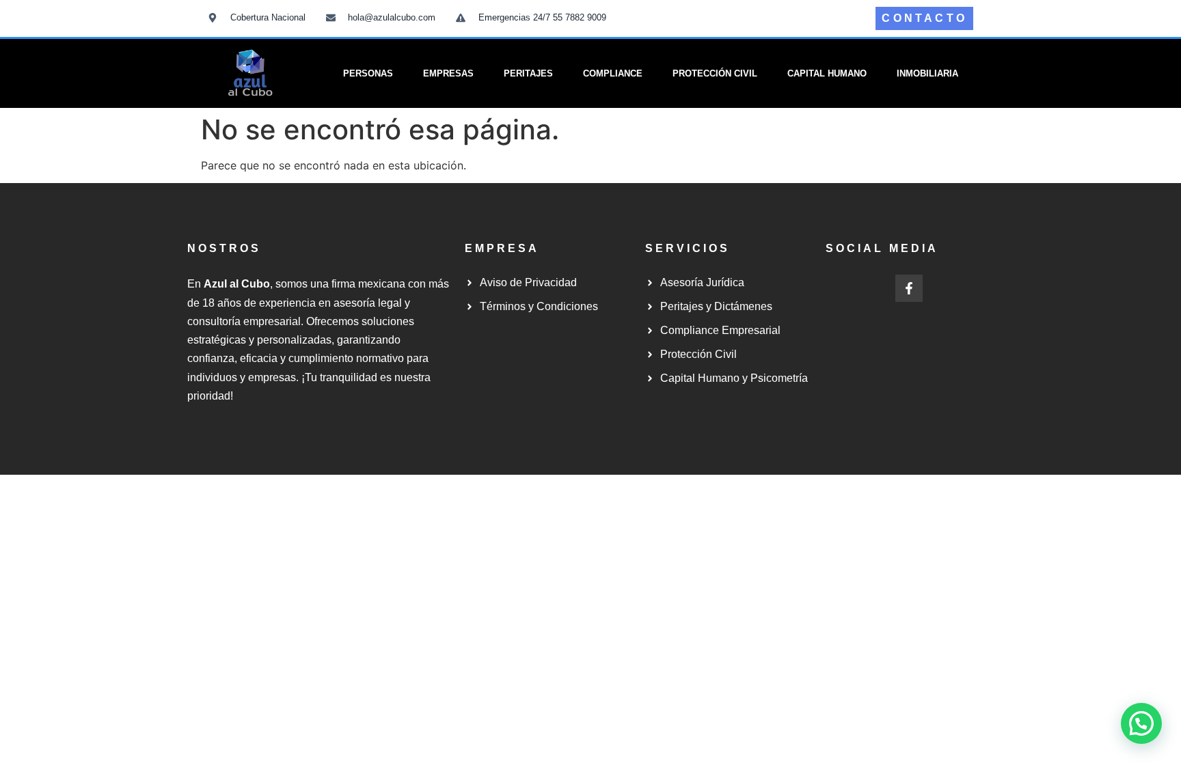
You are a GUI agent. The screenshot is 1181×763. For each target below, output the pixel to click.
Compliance (612, 73)
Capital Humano (827, 73)
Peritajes (528, 73)
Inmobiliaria (927, 73)
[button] (1141, 723)
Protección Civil (715, 73)
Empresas (448, 73)
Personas (368, 73)
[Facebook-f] (909, 288)
